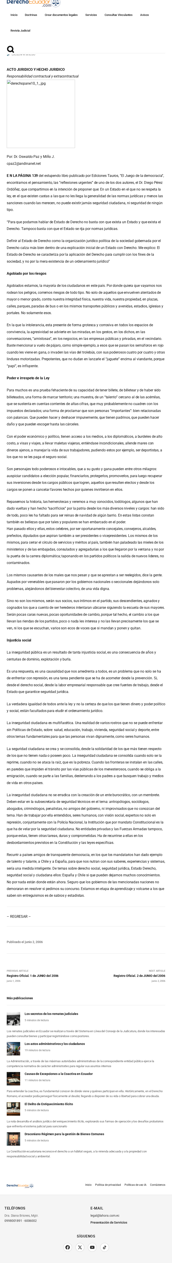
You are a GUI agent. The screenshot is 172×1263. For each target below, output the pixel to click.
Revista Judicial (20, 30)
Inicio (14, 15)
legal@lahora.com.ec (104, 1216)
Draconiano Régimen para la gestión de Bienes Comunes (64, 1134)
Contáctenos (157, 1184)
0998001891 (13, 1221)
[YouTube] (92, 1247)
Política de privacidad (108, 1184)
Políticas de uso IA (135, 1184)
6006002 (30, 1221)
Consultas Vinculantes (119, 15)
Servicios (91, 15)
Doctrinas (31, 15)
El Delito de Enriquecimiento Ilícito (49, 1104)
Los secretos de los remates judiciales (51, 1014)
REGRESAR (19, 916)
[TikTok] (104, 1247)
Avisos (144, 15)
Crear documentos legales (61, 15)
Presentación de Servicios (108, 1222)
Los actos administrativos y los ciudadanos (55, 1044)
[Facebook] (67, 1247)
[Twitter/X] (79, 1247)
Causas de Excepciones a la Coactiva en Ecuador (58, 1074)
